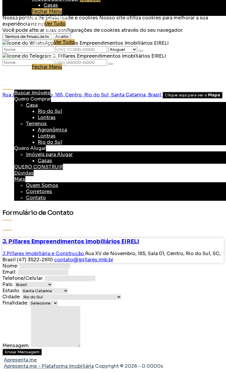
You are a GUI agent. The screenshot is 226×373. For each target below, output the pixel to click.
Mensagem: (16, 345)
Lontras (53, 36)
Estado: (11, 290)
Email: (9, 272)
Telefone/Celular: (23, 278)
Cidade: (11, 297)
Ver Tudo (55, 24)
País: (8, 284)
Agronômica (58, 48)
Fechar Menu (47, 11)
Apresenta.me (20, 360)
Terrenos (42, 42)
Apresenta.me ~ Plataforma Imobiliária (49, 366)
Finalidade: (15, 303)
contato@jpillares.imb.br (83, 260)
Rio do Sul (56, 30)
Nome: (10, 266)
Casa (38, 24)
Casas (51, 5)
